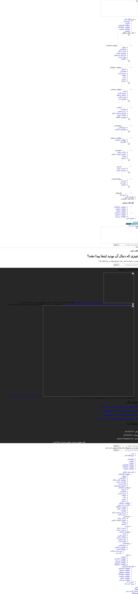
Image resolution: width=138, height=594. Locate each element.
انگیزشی (123, 142)
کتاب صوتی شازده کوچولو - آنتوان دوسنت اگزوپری (26, 396)
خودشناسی (122, 127)
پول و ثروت (122, 57)
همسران (123, 71)
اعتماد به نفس (121, 95)
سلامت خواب (121, 115)
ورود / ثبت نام (129, 584)
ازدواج (124, 69)
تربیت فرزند (122, 73)
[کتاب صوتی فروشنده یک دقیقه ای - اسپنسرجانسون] (115, 304)
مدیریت (127, 526)
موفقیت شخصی (124, 29)
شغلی (124, 47)
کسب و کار (122, 51)
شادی (124, 156)
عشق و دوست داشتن (119, 154)
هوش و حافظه (121, 117)
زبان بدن (123, 183)
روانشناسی (126, 543)
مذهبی (128, 555)
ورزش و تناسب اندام (119, 113)
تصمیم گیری (122, 93)
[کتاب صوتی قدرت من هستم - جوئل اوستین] (118, 302)
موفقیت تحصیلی (120, 140)
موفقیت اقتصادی (124, 25)
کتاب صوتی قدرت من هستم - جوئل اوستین (88, 302)
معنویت (127, 31)
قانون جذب (122, 99)
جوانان (124, 75)
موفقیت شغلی (121, 211)
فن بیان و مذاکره (116, 551)
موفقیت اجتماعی (120, 213)
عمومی (127, 23)
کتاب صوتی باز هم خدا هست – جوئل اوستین (120, 415)
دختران (123, 81)
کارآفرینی (122, 49)
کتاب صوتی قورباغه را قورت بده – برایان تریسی (119, 407)
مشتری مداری (121, 53)
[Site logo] (119, 16)
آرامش (123, 158)
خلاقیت (123, 59)
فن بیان (123, 181)
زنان (124, 77)
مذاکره (123, 184)
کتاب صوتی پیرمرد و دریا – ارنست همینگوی (121, 411)
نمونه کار (123, 195)
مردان (124, 79)
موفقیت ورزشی (120, 216)
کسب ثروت (122, 484)
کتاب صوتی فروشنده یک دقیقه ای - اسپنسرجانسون (79, 304)
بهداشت (123, 109)
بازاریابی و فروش (120, 55)
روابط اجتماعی (121, 549)
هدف (124, 91)
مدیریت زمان (121, 168)
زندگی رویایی (121, 152)
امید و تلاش (122, 97)
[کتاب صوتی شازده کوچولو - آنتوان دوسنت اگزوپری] (88, 396)
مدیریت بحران (121, 170)
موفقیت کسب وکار (119, 480)
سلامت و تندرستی (124, 505)
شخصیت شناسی (120, 129)
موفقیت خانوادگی (124, 27)
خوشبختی (126, 21)
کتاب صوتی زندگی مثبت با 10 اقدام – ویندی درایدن (118, 419)
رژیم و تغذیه (122, 111)
